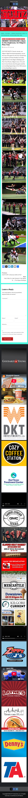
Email (16, 318)
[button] (2, 29)
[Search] (25, 29)
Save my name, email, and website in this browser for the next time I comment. (13, 333)
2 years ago (12, 47)
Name (4, 318)
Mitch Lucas (5, 47)
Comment (5, 298)
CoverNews (13, 795)
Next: (15, 278)
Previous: (12, 273)
